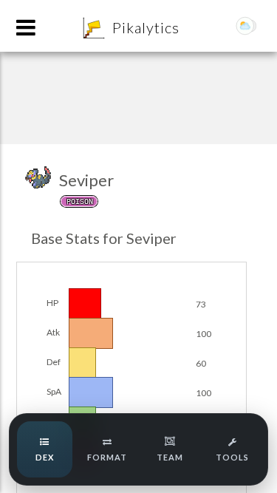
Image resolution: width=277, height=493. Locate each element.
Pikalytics (145, 27)
